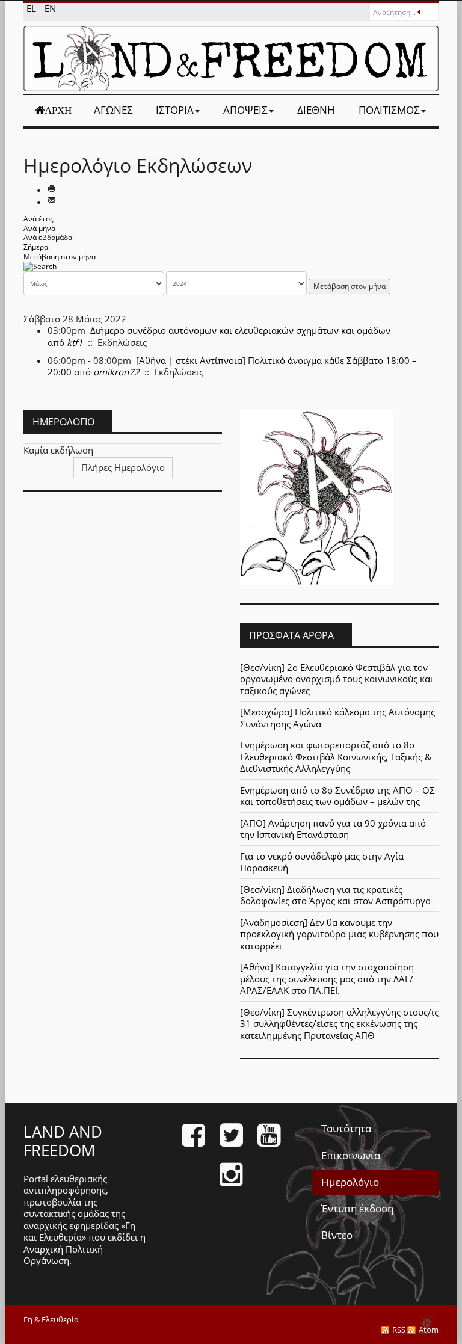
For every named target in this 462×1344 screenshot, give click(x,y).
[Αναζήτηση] (40, 265)
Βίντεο (337, 1235)
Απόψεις (245, 110)
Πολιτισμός (389, 110)
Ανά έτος (38, 219)
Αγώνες (113, 110)
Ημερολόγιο (350, 1182)
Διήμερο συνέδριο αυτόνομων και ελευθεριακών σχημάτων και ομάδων (240, 330)
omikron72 (116, 372)
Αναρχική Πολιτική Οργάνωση (63, 1255)
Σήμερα (35, 247)
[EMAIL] (52, 202)
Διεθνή (316, 110)
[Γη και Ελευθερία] (231, 58)
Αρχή (58, 110)
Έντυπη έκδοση (357, 1208)
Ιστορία (175, 110)
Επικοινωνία (350, 1155)
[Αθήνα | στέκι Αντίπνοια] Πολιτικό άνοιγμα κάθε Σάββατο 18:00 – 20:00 (232, 366)
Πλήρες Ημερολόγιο (123, 467)
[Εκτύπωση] (52, 189)
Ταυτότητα (346, 1128)
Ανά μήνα (39, 228)
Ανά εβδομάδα (47, 237)
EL (32, 8)
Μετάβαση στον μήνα (59, 256)
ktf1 (75, 342)
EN (50, 8)
